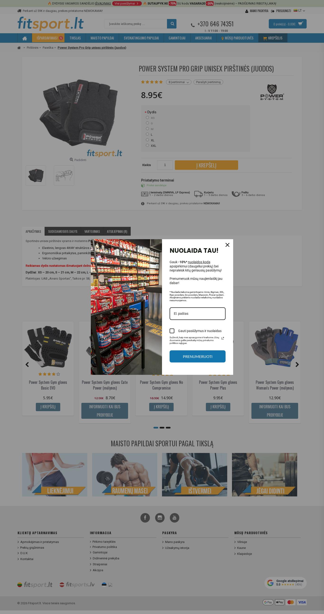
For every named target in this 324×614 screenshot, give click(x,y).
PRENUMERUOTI (198, 356)
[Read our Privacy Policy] (223, 338)
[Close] (227, 245)
